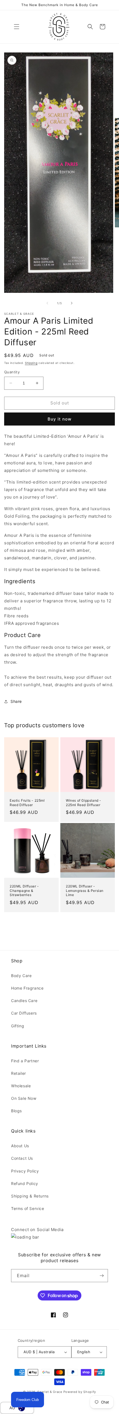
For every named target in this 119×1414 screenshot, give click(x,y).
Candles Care (24, 1000)
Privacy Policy (25, 1171)
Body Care (21, 975)
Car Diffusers (24, 1013)
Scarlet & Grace (49, 1392)
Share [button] (16, 701)
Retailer (18, 1073)
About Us (20, 1145)
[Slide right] (72, 303)
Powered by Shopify (79, 1392)
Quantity (12, 372)
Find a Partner (25, 1060)
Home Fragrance (27, 988)
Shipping (31, 362)
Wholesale (21, 1085)
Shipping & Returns (30, 1196)
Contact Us (22, 1158)
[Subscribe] (101, 1275)
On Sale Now (24, 1098)
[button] (17, 27)
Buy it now (59, 419)
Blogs (16, 1110)
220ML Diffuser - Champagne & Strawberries (24, 890)
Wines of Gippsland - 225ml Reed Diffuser (83, 802)
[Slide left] (47, 303)
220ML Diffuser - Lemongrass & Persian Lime (85, 890)
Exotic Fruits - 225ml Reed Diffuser (27, 802)
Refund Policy (24, 1183)
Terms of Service (27, 1208)
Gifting (17, 1025)
